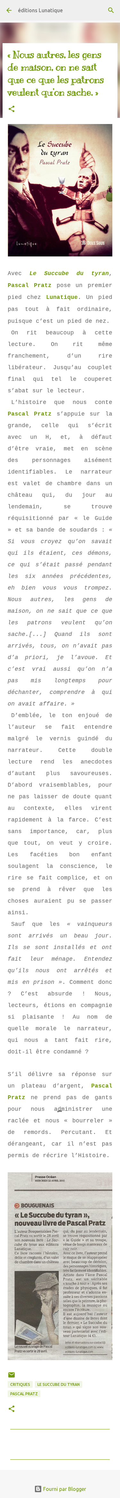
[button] (11, 109)
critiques (20, 1384)
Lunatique (62, 297)
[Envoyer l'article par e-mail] (11, 1377)
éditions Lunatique (40, 10)
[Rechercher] (111, 10)
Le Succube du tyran (69, 273)
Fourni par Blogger (64, 1489)
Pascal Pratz (30, 285)
